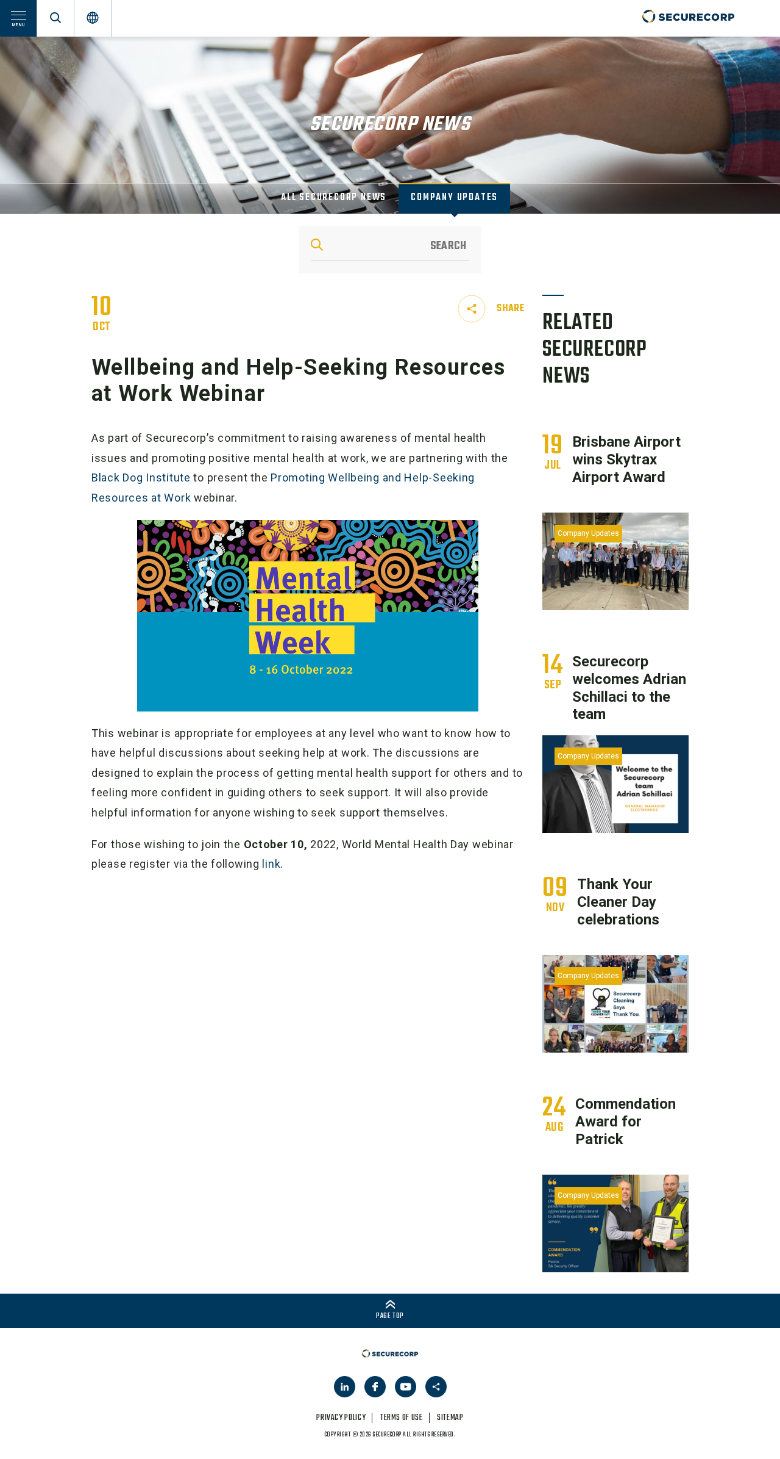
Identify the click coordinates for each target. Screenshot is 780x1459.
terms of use (401, 1418)
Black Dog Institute (141, 477)
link (271, 863)
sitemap (450, 1418)
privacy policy (341, 1418)
